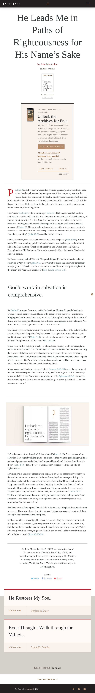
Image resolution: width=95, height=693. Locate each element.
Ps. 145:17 (49, 340)
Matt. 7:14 (35, 337)
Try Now (50, 147)
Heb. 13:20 (48, 269)
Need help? (63, 174)
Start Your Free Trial (46, 679)
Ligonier (30, 689)
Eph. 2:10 (19, 464)
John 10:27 (75, 491)
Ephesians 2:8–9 (66, 376)
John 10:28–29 (36, 534)
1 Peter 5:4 (60, 269)
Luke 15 (51, 213)
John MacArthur (49, 64)
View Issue (47, 97)
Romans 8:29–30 (57, 369)
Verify (61, 169)
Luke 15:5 (33, 234)
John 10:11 (71, 239)
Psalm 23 (19, 190)
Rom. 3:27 (59, 454)
